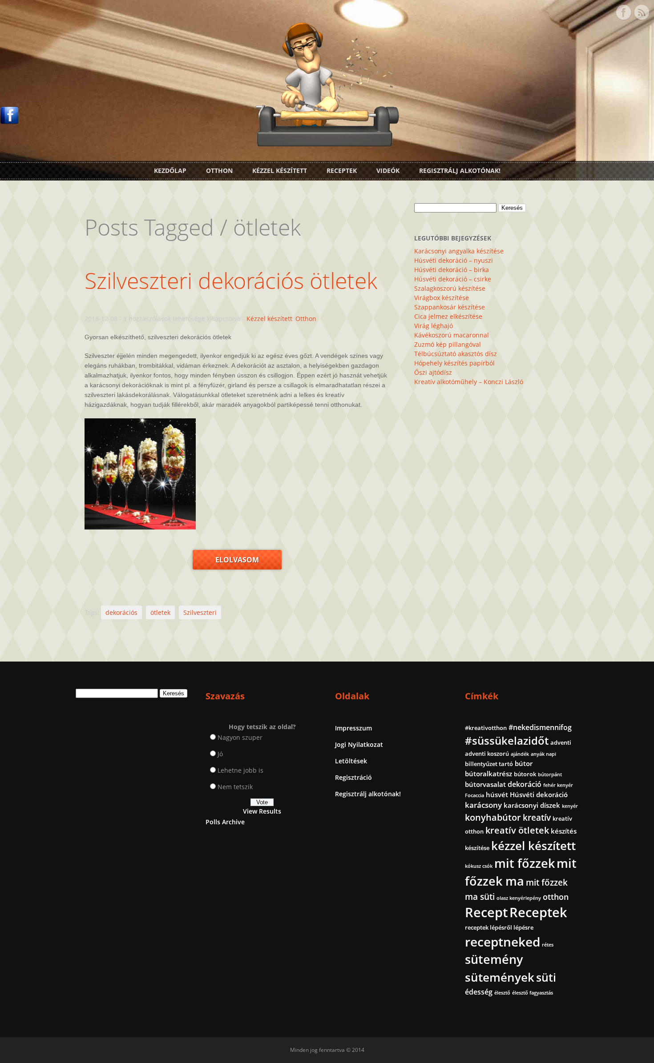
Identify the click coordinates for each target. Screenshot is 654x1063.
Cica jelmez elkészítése (448, 316)
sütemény (494, 959)
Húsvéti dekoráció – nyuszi (453, 260)
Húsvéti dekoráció (539, 794)
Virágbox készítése (441, 297)
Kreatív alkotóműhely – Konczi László (468, 381)
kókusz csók (479, 866)
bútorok (525, 774)
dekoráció (524, 784)
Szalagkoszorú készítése (449, 288)
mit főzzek (524, 863)
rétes (547, 945)
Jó (220, 754)
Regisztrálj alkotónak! (460, 170)
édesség (479, 992)
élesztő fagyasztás (532, 993)
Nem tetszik (235, 786)
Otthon (219, 170)
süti (546, 977)
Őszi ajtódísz (433, 372)
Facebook (623, 12)
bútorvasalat (485, 784)
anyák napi (543, 754)
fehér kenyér (558, 785)
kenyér (570, 806)
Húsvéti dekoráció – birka (451, 269)
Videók (388, 170)
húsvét (497, 794)
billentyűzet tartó (489, 764)
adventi (560, 742)
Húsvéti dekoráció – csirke (452, 279)
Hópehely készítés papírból (454, 363)
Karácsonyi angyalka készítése (459, 251)
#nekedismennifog (540, 727)
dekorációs (121, 612)
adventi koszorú (487, 754)
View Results (262, 811)
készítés (564, 830)
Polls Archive (225, 822)
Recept (486, 912)
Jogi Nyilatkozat (359, 744)
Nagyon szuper (240, 737)
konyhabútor (493, 817)
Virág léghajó (433, 325)
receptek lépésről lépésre (499, 927)
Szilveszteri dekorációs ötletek (231, 280)
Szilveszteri (200, 612)
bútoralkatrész (488, 773)
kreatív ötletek (517, 830)
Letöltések (351, 761)
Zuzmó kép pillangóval (447, 344)
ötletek (160, 612)
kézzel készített (533, 846)
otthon (556, 896)
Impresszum (353, 728)
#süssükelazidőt (507, 740)
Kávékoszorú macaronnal (451, 335)
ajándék (520, 754)
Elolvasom (237, 560)
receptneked (502, 941)
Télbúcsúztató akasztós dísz (455, 353)
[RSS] (642, 12)
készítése (477, 848)
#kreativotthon (486, 728)
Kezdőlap (170, 170)
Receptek (342, 170)
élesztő (502, 993)
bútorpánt (550, 774)
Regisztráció (353, 777)
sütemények (499, 977)
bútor (524, 763)
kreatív (537, 817)
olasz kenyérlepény (519, 898)
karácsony (483, 805)
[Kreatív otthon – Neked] (327, 141)
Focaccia (474, 795)
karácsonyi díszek (532, 805)
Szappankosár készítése (449, 307)
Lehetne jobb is (240, 770)
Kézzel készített (279, 170)
